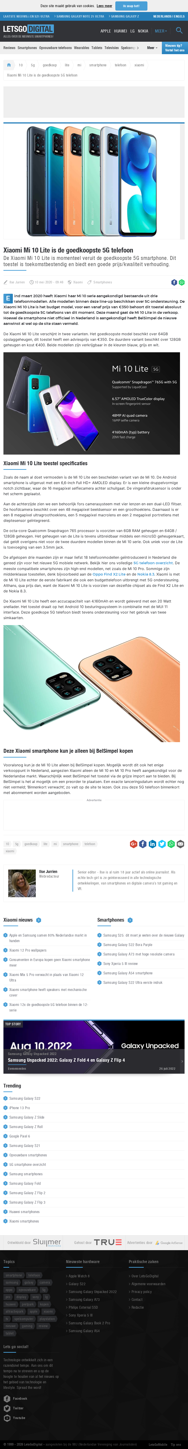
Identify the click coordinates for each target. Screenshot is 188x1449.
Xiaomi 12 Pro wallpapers (28, 950)
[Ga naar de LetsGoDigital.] (8, 65)
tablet (10, 1333)
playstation (47, 1319)
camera (45, 1282)
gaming (27, 1326)
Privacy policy (142, 1292)
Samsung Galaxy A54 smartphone (128, 973)
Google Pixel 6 (19, 1136)
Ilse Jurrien (17, 282)
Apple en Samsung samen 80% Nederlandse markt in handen (48, 938)
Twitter (18, 1408)
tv (7, 1319)
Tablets (96, 48)
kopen (44, 1304)
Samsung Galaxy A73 (84, 1299)
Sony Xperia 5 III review (120, 963)
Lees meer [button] (104, 6)
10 (21, 65)
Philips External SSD (83, 1307)
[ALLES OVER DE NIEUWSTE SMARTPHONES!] (28, 28)
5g (33, 65)
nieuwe (11, 1326)
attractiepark (14, 1311)
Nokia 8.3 (145, 574)
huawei (11, 1304)
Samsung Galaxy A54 (84, 1331)
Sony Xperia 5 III (80, 1315)
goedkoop (50, 65)
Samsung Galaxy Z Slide (26, 1117)
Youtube (19, 1418)
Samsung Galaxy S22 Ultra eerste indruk (132, 982)
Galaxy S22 (77, 1284)
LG (132, 31)
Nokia (143, 31)
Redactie (138, 1307)
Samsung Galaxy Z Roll (26, 1127)
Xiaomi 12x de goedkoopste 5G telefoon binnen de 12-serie (48, 1007)
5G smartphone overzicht (27, 1164)
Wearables (81, 48)
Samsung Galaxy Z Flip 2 (27, 1193)
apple (33, 1311)
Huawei (120, 31)
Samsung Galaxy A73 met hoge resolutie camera (138, 954)
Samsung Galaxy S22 (25, 1098)
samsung (12, 1282)
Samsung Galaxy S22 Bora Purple (127, 945)
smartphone (98, 65)
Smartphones (27, 48)
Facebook (20, 1398)
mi (79, 65)
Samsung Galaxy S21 (25, 1145)
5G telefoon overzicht (153, 563)
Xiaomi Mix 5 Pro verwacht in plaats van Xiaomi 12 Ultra (46, 977)
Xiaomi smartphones (24, 1221)
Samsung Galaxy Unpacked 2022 (93, 1292)
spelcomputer (23, 1319)
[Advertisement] (94, 101)
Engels (179, 16)
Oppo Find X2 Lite (109, 574)
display (21, 1297)
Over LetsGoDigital (145, 1276)
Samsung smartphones (26, 1174)
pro (8, 1297)
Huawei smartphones (24, 1212)
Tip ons (176, 1445)
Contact (137, 1299)
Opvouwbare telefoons (55, 48)
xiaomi (139, 65)
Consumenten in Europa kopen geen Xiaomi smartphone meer (49, 962)
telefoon (120, 65)
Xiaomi (78, 282)
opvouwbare (27, 1290)
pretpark (28, 1304)
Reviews (9, 48)
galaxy (29, 1282)
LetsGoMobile (158, 1445)
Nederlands (162, 16)
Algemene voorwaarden (149, 1284)
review (43, 1326)
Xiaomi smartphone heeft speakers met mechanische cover (48, 992)
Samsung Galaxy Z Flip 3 (27, 1202)
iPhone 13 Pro (19, 1108)
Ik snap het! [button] (131, 6)
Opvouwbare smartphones (28, 1155)
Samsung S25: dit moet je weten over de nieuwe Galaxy (144, 935)
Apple (106, 31)
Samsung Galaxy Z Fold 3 (115, 16)
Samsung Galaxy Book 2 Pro (89, 1323)
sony (36, 1297)
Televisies (112, 48)
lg (46, 1297)
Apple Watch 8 (79, 1276)
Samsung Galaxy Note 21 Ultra (65, 16)
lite (67, 65)
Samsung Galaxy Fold (25, 1183)
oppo (9, 1290)
